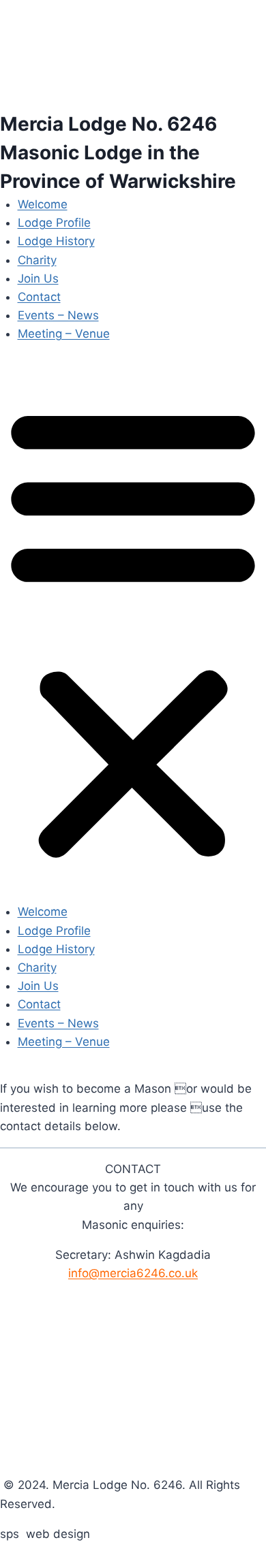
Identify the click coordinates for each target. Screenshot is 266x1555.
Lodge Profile (54, 222)
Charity (37, 260)
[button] (133, 632)
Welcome (43, 204)
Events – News (58, 315)
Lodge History (56, 241)
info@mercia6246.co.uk (133, 1273)
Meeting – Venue (64, 333)
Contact (39, 297)
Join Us (38, 278)
